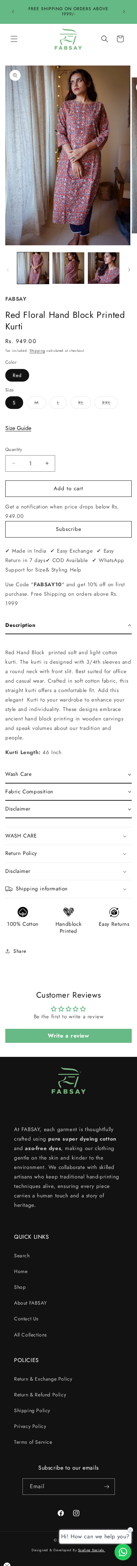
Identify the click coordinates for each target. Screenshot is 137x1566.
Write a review (68, 1036)
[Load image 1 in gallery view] (33, 268)
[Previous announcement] (13, 11)
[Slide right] (129, 270)
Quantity (13, 449)
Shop (20, 1287)
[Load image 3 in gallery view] (103, 268)
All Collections (30, 1334)
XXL (110, 404)
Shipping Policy (32, 1410)
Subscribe (68, 529)
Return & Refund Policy (40, 1394)
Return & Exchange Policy (43, 1378)
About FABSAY (30, 1302)
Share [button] (19, 951)
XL (84, 404)
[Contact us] (123, 1552)
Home (20, 1271)
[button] (14, 39)
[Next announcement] (124, 11)
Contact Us (26, 1318)
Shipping (37, 350)
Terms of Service (33, 1441)
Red (17, 375)
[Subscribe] (107, 1486)
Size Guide (18, 428)
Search (22, 1255)
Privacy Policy (30, 1426)
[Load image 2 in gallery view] (68, 268)
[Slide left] (7, 270)
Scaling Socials (91, 1550)
